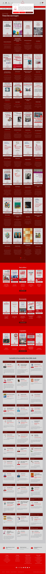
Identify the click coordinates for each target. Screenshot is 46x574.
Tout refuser (22, 12)
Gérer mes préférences (29, 12)
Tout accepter (16, 12)
